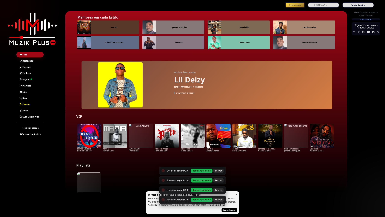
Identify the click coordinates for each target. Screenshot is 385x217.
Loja (24, 91)
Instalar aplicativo (31, 134)
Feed (24, 54)
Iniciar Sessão (32, 127)
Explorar (26, 73)
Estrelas (26, 67)
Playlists (26, 85)
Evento (25, 104)
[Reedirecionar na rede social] (354, 32)
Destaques (27, 60)
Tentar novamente (202, 190)
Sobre (25, 110)
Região (25, 79)
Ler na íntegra (229, 210)
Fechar (218, 190)
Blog (24, 98)
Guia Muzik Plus (30, 116)
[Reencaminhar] (32, 29)
